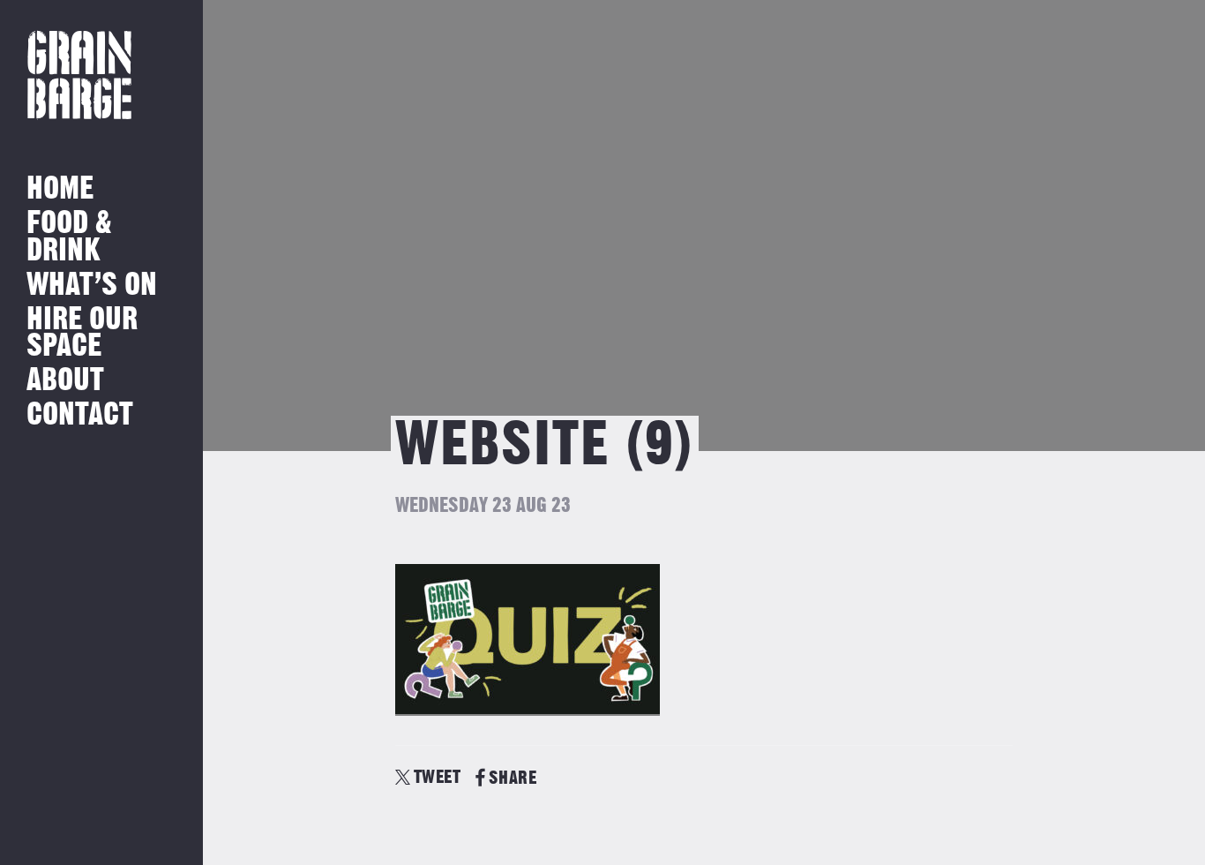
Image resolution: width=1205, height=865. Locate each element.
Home (60, 189)
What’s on (91, 285)
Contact (79, 415)
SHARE (512, 778)
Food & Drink (69, 237)
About (65, 381)
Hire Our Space (82, 333)
